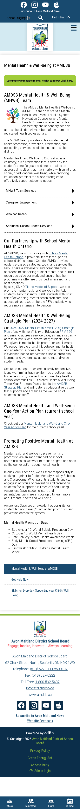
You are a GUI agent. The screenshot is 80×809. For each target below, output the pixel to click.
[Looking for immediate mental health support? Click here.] (40, 85)
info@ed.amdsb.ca (40, 688)
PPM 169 (66, 332)
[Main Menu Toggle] (74, 28)
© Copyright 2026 (40, 741)
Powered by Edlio (40, 733)
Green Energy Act (40, 758)
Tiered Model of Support (42, 287)
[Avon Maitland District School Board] (40, 37)
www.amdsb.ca (40, 694)
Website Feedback (40, 721)
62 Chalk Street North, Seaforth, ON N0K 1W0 (40, 663)
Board (51, 806)
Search (40, 17)
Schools (9, 806)
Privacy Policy (40, 750)
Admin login (42, 771)
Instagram (34, 4)
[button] (40, 193)
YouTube (45, 4)
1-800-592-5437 (47, 682)
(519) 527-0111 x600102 (49, 669)
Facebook (23, 4)
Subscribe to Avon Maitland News (40, 11)
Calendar (70, 806)
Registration (31, 806)
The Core (56, 4)
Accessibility (40, 765)
